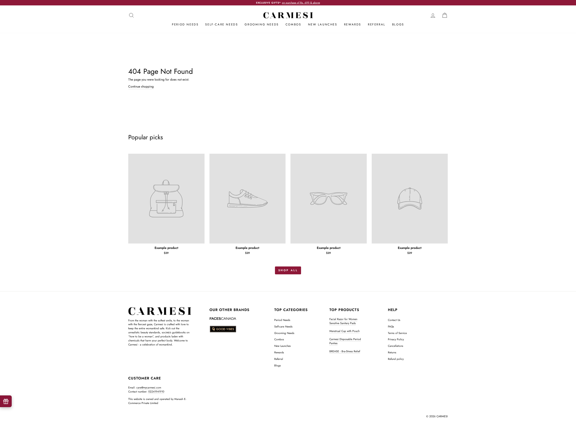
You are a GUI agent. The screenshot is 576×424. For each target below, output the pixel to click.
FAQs (391, 326)
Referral (376, 24)
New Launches (322, 24)
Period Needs (185, 24)
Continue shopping (141, 86)
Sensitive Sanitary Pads (342, 323)
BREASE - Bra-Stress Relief (344, 351)
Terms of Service (397, 333)
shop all (288, 270)
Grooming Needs (262, 24)
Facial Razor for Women (343, 319)
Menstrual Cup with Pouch (344, 331)
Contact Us (394, 320)
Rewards (352, 24)
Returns (392, 352)
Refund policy (396, 359)
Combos (293, 24)
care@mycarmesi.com (148, 387)
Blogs (398, 24)
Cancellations (395, 346)
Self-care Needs (221, 24)
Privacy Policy (396, 339)
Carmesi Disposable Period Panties (345, 341)
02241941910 (156, 391)
